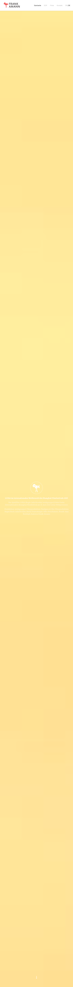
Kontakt (59, 5)
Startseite (37, 5)
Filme (52, 5)
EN (66, 5)
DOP (45, 5)
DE (69, 5)
